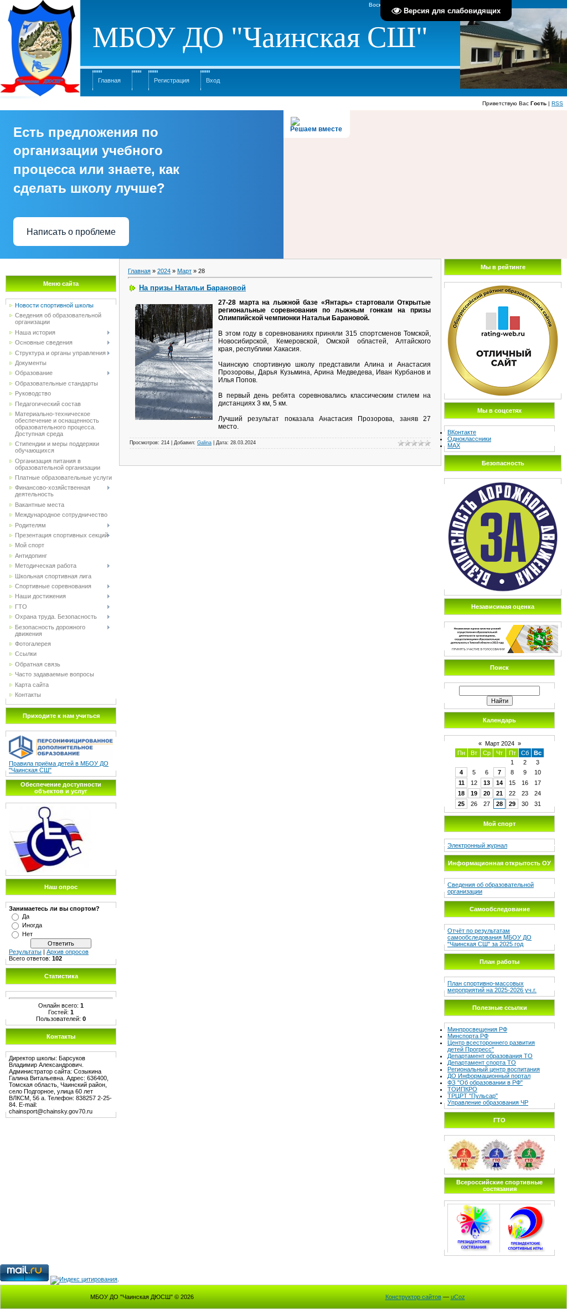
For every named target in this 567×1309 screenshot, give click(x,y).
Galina (204, 442)
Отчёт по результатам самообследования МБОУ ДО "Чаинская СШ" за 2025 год (489, 937)
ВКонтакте (461, 432)
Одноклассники (469, 438)
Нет (27, 934)
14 (499, 782)
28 (499, 803)
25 (461, 803)
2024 (164, 271)
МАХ (453, 445)
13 (486, 782)
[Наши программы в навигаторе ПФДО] (61, 737)
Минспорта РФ (467, 1036)
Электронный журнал (477, 845)
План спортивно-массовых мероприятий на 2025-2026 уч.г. (492, 986)
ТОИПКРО (462, 1089)
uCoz (458, 1296)
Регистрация (171, 80)
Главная (109, 80)
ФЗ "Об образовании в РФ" (485, 1082)
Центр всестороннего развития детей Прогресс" (491, 1046)
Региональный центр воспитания (493, 1069)
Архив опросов (68, 951)
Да (25, 916)
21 (499, 793)
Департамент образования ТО (490, 1056)
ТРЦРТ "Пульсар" (472, 1095)
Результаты (25, 951)
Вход (213, 80)
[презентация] (50, 809)
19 (474, 793)
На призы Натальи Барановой (192, 288)
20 (486, 793)
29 (512, 803)
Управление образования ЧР (487, 1102)
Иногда (32, 925)
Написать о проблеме (71, 232)
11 (461, 782)
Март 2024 (499, 743)
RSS (557, 103)
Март (184, 271)
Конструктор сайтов (413, 1296)
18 (461, 793)
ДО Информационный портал (488, 1075)
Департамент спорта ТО (481, 1062)
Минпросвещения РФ (477, 1029)
